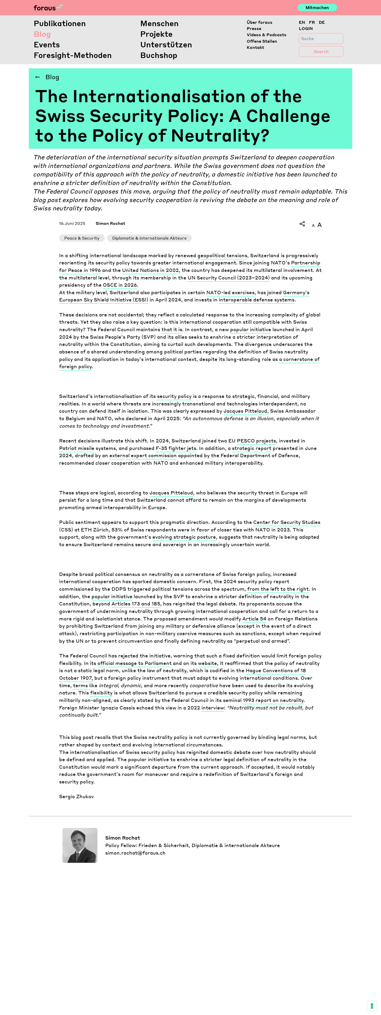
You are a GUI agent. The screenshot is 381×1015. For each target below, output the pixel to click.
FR (312, 22)
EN (302, 22)
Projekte (156, 34)
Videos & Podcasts (266, 34)
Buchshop (158, 55)
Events (47, 44)
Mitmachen (317, 7)
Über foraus (259, 22)
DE (322, 22)
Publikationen (60, 23)
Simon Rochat (110, 223)
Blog (42, 34)
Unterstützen (166, 44)
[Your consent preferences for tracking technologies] (372, 1006)
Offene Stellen (262, 41)
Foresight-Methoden (73, 55)
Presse (254, 28)
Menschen (159, 23)
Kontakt (255, 47)
